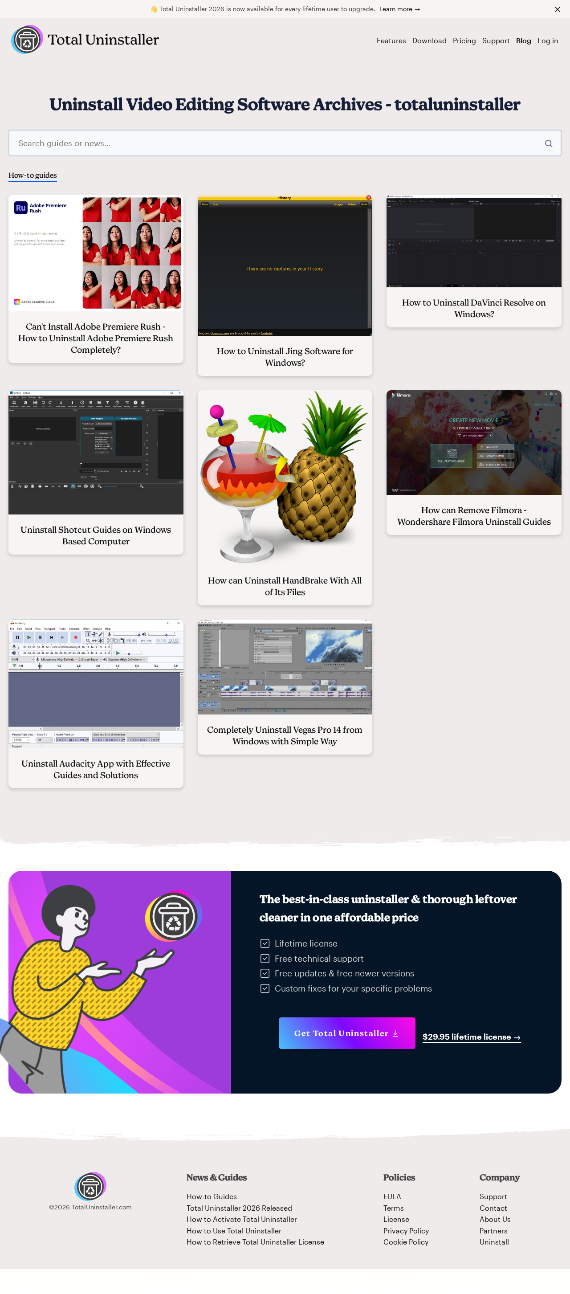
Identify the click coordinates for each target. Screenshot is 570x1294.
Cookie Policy (405, 1241)
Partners (494, 1230)
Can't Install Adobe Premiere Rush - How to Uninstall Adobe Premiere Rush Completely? (95, 338)
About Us (495, 1219)
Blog (523, 40)
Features (391, 40)
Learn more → (399, 8)
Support (496, 40)
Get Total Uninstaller (341, 1033)
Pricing (464, 40)
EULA (392, 1196)
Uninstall (494, 1241)
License (396, 1219)
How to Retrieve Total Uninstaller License (255, 1241)
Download (429, 40)
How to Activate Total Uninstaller (242, 1219)
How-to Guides (212, 1196)
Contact (493, 1208)
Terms (393, 1208)
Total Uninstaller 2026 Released (239, 1208)
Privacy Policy (406, 1230)
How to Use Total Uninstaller (234, 1230)
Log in (547, 40)
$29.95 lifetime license (472, 1036)
